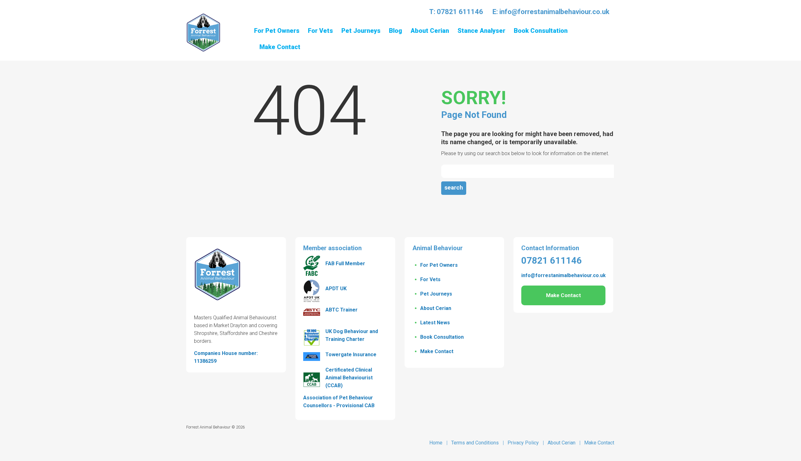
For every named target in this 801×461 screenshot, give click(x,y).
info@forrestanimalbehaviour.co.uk (554, 12)
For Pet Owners (439, 265)
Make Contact (436, 351)
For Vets (430, 279)
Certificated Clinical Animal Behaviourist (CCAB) (349, 377)
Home (435, 443)
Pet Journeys (436, 294)
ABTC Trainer (341, 310)
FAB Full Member (345, 263)
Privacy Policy (523, 443)
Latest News (435, 323)
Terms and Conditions (475, 443)
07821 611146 (460, 12)
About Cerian (435, 308)
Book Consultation (442, 337)
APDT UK (336, 288)
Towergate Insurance (350, 354)
